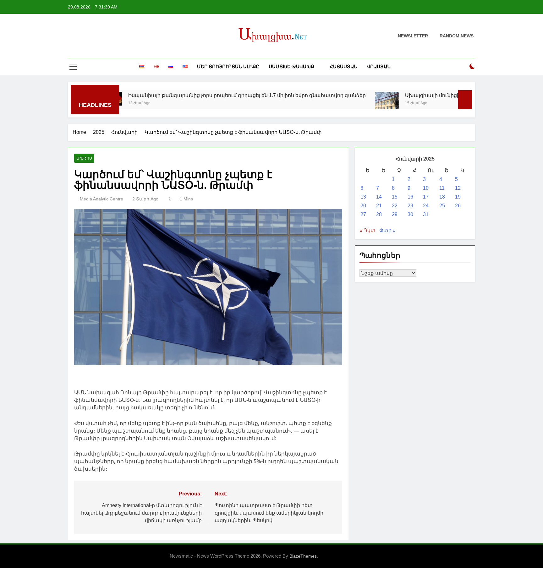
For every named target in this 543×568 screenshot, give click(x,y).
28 (379, 214)
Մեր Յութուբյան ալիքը (228, 66)
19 (458, 196)
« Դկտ (367, 230)
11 (442, 188)
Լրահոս (84, 158)
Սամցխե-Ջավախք (291, 66)
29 (395, 214)
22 (395, 205)
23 (410, 205)
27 (363, 214)
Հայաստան (343, 66)
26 (458, 205)
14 (379, 196)
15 (395, 196)
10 (426, 188)
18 (442, 196)
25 (442, 205)
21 (379, 205)
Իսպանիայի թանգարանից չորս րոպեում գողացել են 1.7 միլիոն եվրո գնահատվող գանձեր (222, 95)
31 (426, 214)
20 (363, 205)
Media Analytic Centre (101, 198)
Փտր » (387, 230)
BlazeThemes (303, 556)
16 (410, 196)
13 (363, 196)
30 (410, 214)
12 (458, 188)
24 (426, 205)
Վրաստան (379, 66)
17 (426, 196)
